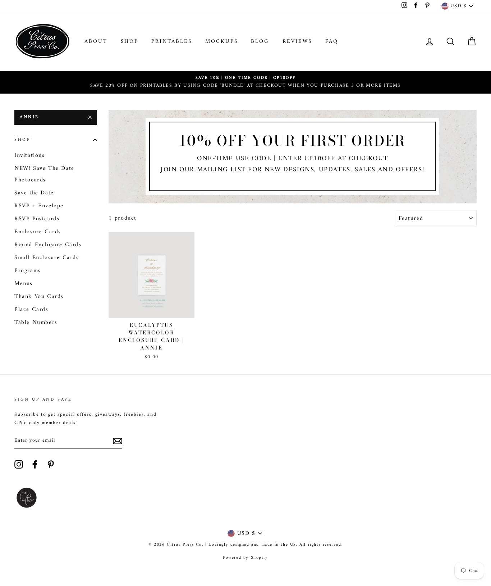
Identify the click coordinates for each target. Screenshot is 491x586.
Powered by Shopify (245, 558)
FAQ (331, 41)
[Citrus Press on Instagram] (18, 464)
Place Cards (31, 310)
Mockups (221, 41)
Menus (23, 284)
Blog (260, 41)
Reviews (297, 41)
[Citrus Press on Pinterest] (50, 464)
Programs (27, 271)
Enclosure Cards (37, 232)
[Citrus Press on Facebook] (35, 464)
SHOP (129, 41)
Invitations (29, 155)
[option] (245, 82)
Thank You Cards (39, 297)
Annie (29, 117)
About (95, 41)
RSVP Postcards (36, 219)
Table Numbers (36, 322)
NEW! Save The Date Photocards (44, 174)
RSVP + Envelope (39, 206)
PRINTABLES (171, 41)
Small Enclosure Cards (46, 258)
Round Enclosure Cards (48, 245)
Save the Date (34, 193)
